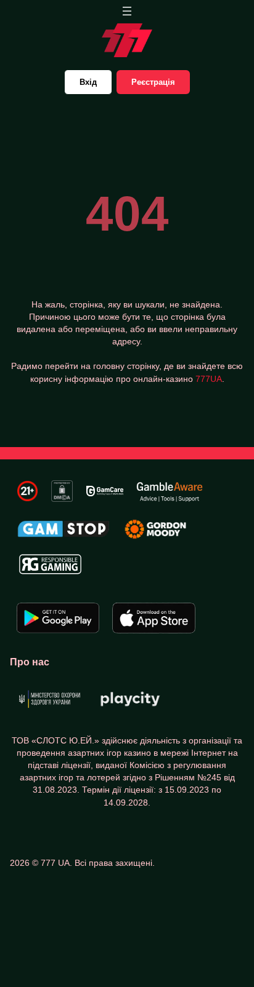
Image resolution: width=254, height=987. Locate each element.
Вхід (88, 82)
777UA (208, 379)
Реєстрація (153, 82)
